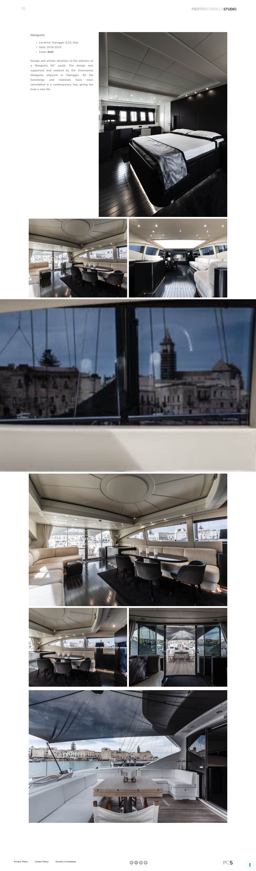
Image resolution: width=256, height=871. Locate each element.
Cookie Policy (41, 862)
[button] (23, 8)
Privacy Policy (21, 862)
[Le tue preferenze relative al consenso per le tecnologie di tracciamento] (250, 865)
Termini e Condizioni (65, 862)
